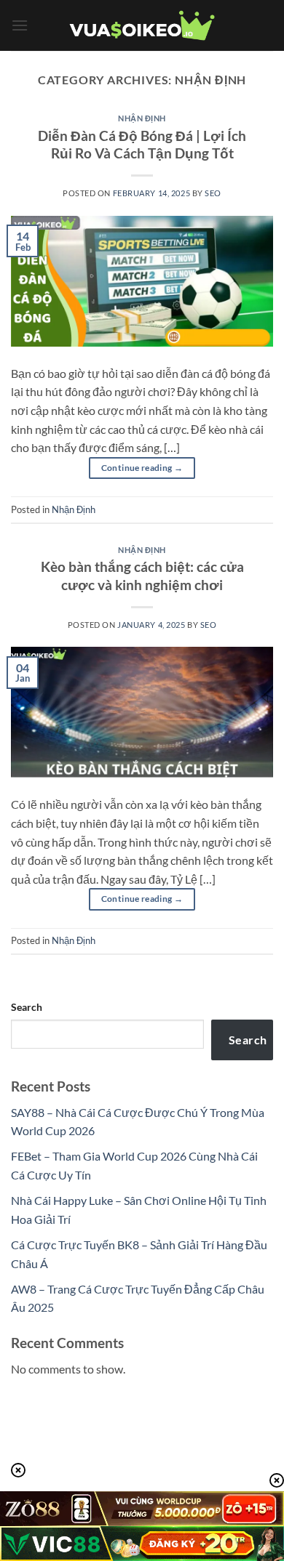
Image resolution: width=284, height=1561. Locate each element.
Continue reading (142, 467)
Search (26, 1007)
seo (213, 193)
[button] (19, 25)
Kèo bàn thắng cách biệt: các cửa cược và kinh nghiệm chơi (142, 575)
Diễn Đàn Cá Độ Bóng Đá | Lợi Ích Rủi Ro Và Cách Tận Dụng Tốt (142, 144)
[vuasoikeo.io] (142, 25)
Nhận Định (142, 118)
